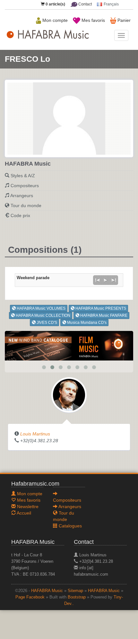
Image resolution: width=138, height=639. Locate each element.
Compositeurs (25, 185)
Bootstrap (77, 597)
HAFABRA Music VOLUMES (40, 308)
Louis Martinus (35, 433)
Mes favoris (92, 20)
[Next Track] (113, 280)
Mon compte (54, 20)
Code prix (20, 215)
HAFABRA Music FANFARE (103, 315)
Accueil (23, 513)
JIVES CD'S (46, 322)
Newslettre (27, 506)
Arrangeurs (21, 195)
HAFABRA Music (47, 591)
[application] (105, 280)
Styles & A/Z (23, 175)
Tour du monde (26, 205)
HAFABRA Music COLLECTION (42, 315)
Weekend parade (33, 278)
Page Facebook (30, 597)
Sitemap (75, 591)
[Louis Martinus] (69, 394)
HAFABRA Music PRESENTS (100, 308)
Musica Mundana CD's (86, 322)
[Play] (105, 280)
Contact (84, 4)
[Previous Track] (97, 280)
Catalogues (69, 525)
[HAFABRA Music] (69, 345)
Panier (123, 20)
